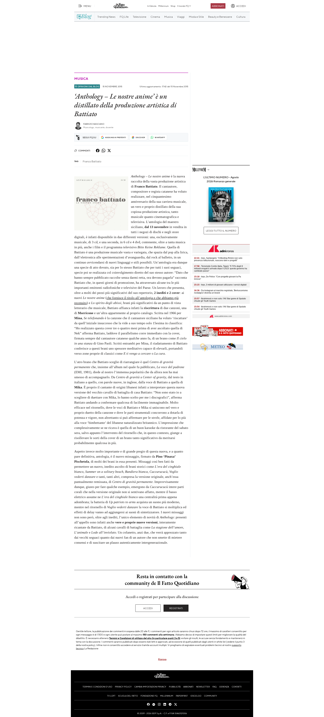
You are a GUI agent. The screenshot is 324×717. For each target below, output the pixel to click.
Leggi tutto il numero (221, 230)
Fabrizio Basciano (93, 124)
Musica (81, 78)
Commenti (84, 150)
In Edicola (151, 6)
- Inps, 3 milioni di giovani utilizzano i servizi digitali (220, 285)
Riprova (162, 659)
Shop (173, 6)
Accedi (148, 608)
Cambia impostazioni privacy (150, 686)
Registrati (176, 608)
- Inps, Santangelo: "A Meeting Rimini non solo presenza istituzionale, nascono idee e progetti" (218, 259)
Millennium (163, 6)
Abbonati (218, 5)
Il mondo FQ (183, 6)
